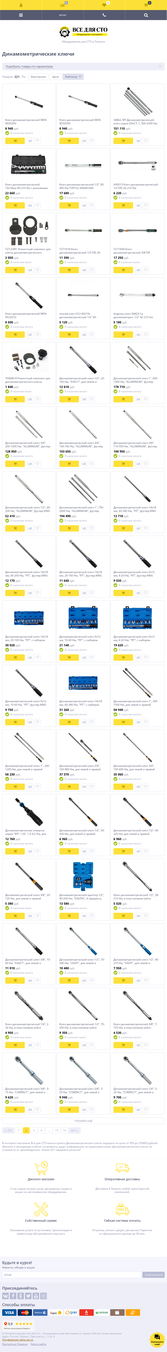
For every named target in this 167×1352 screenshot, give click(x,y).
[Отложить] (37, 141)
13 (56, 1130)
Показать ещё (83, 1120)
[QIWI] (71, 1312)
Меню (62, 15)
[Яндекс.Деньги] (55, 1312)
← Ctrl (8, 1130)
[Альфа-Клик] (86, 1312)
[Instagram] (43, 1296)
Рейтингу (71, 77)
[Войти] (21, 5)
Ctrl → (74, 1130)
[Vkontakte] (5, 1296)
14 (64, 1130)
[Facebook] (13, 1296)
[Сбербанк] (102, 1312)
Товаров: (7, 77)
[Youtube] (36, 1296)
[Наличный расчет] (117, 1312)
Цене (55, 77)
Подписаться (153, 1275)
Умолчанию (38, 77)
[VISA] (9, 1312)
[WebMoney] (40, 1312)
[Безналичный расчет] (133, 1312)
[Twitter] (28, 1296)
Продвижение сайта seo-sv (17, 1339)
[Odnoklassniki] (20, 1296)
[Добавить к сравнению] (30, 141)
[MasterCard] (25, 1312)
